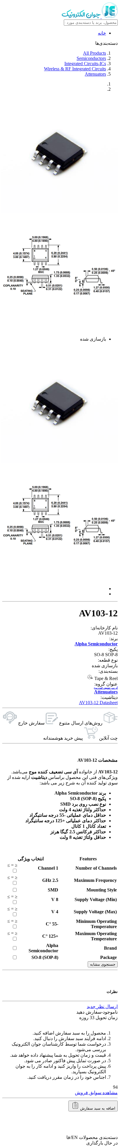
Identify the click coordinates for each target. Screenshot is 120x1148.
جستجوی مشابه (102, 964)
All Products (94, 53)
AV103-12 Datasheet (98, 702)
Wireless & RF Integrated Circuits (75, 68)
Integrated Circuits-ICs (85, 63)
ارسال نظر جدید (102, 1006)
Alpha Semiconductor (96, 643)
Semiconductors (91, 58)
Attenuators (95, 74)
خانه (102, 33)
